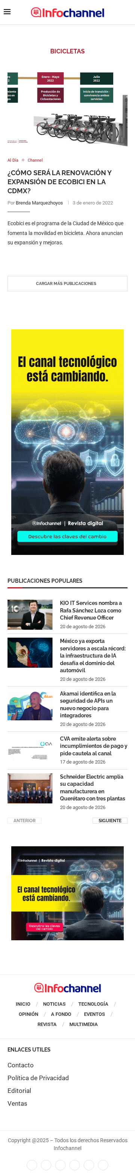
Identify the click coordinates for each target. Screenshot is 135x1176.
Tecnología (93, 1004)
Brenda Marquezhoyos (39, 203)
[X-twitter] (46, 1165)
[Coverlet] (67, 333)
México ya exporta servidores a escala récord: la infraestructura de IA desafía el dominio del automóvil (93, 655)
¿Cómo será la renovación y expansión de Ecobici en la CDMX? (59, 182)
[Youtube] (74, 1165)
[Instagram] (103, 1165)
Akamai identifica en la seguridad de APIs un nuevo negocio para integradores (88, 705)
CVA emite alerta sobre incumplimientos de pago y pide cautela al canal (94, 746)
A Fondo (61, 1014)
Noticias (54, 1004)
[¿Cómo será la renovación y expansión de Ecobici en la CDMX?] (68, 106)
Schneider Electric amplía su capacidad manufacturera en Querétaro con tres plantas (92, 788)
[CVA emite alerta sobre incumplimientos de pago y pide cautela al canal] (30, 750)
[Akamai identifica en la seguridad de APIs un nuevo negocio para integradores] (30, 705)
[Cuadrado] (67, 850)
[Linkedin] (60, 1165)
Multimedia (83, 1024)
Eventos (94, 1014)
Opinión (28, 1014)
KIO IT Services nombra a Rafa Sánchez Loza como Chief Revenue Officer (91, 610)
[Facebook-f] (32, 1165)
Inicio (23, 1004)
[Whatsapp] (89, 1165)
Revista (47, 1024)
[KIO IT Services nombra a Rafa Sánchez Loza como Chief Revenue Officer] (30, 615)
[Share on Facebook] (60, 258)
